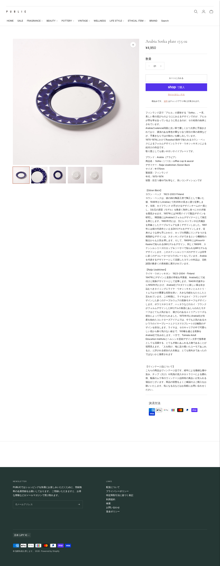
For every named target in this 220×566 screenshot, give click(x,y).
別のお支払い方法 (176, 94)
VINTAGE (83, 20)
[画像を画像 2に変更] (39, 175)
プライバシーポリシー (117, 491)
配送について (113, 487)
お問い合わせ (113, 507)
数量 (148, 59)
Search (165, 20)
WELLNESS (100, 20)
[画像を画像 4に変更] (76, 175)
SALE (20, 20)
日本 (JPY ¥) (20, 535)
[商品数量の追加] (160, 66)
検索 (108, 503)
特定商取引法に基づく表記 (119, 495)
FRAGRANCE (34, 20)
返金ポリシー (113, 511)
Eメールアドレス (23, 500)
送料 (166, 101)
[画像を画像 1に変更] (21, 175)
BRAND (153, 20)
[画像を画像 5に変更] (94, 175)
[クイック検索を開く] (196, 11)
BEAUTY (51, 20)
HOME (10, 20)
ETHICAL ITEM (135, 20)
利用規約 (110, 499)
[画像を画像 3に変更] (57, 175)
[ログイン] (203, 11)
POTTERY (67, 20)
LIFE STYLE (116, 20)
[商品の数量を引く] (149, 66)
